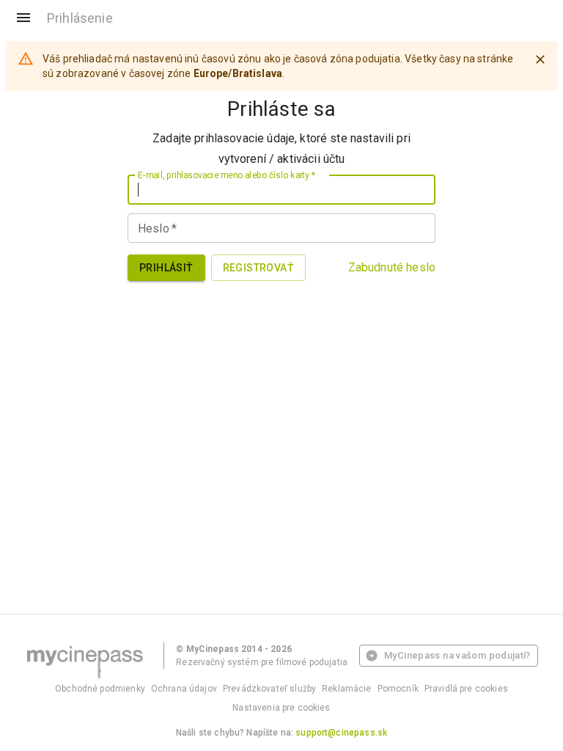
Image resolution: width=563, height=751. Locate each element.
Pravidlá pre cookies (466, 689)
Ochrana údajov (184, 689)
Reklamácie (347, 689)
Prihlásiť (166, 268)
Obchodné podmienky (100, 689)
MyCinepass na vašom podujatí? (457, 655)
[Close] (540, 59)
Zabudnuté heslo (391, 267)
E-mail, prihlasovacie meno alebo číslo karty (226, 174)
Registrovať (258, 268)
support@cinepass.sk (341, 733)
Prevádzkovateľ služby (269, 689)
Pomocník (398, 689)
